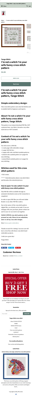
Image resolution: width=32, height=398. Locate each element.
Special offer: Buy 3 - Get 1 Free (16, 272)
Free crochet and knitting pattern (16, 344)
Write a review (18, 256)
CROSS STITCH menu (16, 325)
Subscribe (27, 314)
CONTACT (16, 332)
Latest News (16, 269)
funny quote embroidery (12, 223)
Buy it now (16, 84)
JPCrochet (20, 391)
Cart (29, 6)
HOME (16, 323)
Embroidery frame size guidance (16, 334)
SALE (16, 328)
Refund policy (16, 336)
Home (2, 20)
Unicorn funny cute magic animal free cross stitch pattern (16, 352)
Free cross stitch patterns (16, 330)
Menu (4, 6)
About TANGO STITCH (16, 321)
